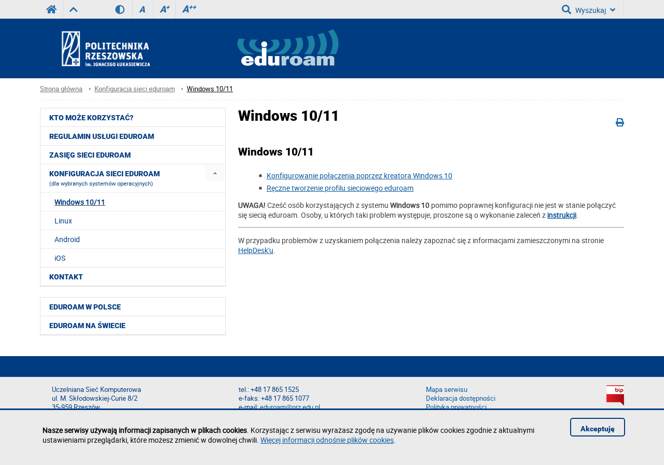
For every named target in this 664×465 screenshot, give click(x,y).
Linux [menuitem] (63, 221)
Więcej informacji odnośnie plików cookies (327, 440)
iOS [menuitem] (59, 258)
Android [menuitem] (67, 239)
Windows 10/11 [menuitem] (79, 202)
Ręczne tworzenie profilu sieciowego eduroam (340, 188)
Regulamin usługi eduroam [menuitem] (101, 136)
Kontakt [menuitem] (66, 277)
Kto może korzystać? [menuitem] (91, 118)
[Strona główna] (133, 48)
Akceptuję (597, 429)
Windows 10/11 (210, 88)
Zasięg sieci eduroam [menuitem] (90, 155)
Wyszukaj (590, 10)
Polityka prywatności (456, 407)
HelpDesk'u (255, 250)
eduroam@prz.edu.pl (290, 407)
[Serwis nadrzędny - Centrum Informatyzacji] (73, 9)
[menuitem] (215, 173)
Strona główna (61, 88)
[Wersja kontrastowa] (123, 9)
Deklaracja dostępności (460, 398)
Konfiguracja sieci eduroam (134, 88)
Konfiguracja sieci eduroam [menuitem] (104, 178)
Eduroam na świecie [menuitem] (87, 325)
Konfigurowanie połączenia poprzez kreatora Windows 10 (359, 175)
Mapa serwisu (446, 389)
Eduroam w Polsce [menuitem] (85, 307)
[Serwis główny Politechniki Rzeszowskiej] (51, 9)
